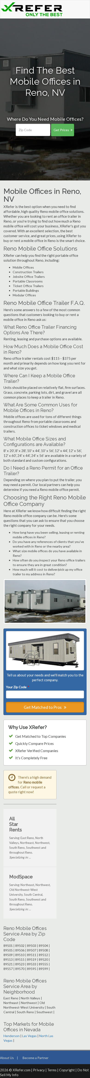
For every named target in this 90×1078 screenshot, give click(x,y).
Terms (52, 1070)
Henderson (11, 1036)
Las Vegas (29, 1036)
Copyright (67, 1070)
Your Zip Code (17, 687)
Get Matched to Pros (43, 707)
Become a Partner (35, 1058)
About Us (7, 1058)
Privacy (39, 1070)
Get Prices (61, 130)
